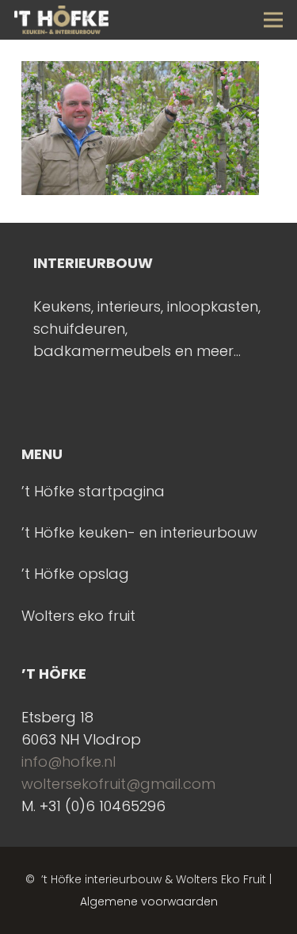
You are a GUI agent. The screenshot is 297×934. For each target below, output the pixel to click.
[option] (148, 307)
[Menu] (274, 20)
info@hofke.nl (68, 761)
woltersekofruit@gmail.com (118, 784)
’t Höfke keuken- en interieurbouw (139, 532)
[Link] (61, 20)
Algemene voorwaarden (149, 901)
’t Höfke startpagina (93, 491)
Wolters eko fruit (78, 616)
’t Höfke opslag (75, 574)
